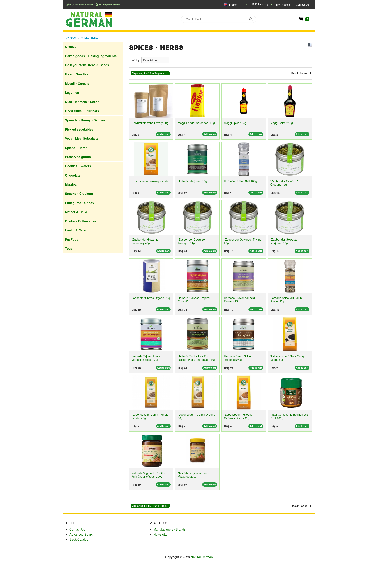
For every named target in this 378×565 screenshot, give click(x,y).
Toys (68, 248)
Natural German (202, 557)
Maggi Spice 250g (281, 123)
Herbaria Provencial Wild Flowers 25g (239, 299)
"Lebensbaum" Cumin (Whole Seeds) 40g (150, 416)
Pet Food (72, 239)
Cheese (70, 46)
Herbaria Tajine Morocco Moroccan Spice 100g (147, 357)
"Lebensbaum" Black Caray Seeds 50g (287, 357)
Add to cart (163, 134)
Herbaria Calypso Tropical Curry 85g (194, 299)
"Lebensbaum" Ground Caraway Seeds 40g (238, 416)
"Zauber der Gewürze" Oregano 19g (284, 182)
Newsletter (160, 534)
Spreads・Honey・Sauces (85, 120)
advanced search (81, 534)
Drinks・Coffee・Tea (80, 221)
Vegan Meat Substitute (81, 138)
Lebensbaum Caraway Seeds (150, 181)
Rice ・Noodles (76, 74)
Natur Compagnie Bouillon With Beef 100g (289, 416)
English (233, 4)
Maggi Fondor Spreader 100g (196, 123)
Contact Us (302, 4)
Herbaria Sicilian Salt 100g (240, 181)
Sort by (135, 60)
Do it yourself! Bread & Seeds (87, 65)
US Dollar (259, 4)
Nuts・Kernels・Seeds (82, 101)
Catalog (71, 37)
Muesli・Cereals (77, 83)
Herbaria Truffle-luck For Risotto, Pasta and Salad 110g (197, 357)
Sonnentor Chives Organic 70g (151, 298)
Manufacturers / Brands (169, 529)
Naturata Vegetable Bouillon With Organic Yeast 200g (149, 474)
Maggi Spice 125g (235, 123)
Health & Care (75, 230)
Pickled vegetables (79, 129)
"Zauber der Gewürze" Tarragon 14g (192, 241)
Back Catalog (78, 539)
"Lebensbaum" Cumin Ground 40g (196, 416)
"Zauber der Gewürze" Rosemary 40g (145, 241)
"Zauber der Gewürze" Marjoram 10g (284, 241)
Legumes (72, 92)
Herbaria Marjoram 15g (192, 181)
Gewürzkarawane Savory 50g (150, 123)
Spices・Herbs (89, 37)
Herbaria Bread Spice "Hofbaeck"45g (237, 357)
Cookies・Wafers (78, 166)
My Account (283, 4)
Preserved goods (78, 156)
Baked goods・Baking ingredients (91, 56)
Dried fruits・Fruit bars (82, 111)
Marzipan (72, 184)
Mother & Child (76, 212)
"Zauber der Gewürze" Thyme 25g (242, 241)
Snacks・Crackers (79, 193)
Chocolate (72, 175)
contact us (77, 529)
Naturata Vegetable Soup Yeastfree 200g (193, 474)
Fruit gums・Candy (79, 202)
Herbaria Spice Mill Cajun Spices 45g (286, 299)
